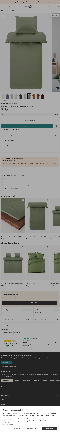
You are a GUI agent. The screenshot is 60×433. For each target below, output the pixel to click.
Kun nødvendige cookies (31, 428)
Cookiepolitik (9, 424)
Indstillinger (17, 428)
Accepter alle (49, 428)
